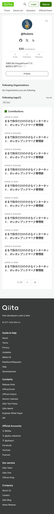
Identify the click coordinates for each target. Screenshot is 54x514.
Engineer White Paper (12, 413)
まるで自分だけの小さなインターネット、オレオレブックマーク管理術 (27, 122)
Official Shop (8, 477)
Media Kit (6, 357)
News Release (9, 504)
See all (49, 97)
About (5, 338)
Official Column (9, 394)
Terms (5, 343)
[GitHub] (21, 40)
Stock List (18, 10)
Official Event (45, 10)
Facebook (7, 445)
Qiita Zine (6, 472)
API (3, 418)
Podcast (6, 455)
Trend (7, 10)
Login (34, 4)
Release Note (8, 384)
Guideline (6, 352)
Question (30, 10)
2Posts (15, 55)
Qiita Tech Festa (9, 403)
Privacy (5, 347)
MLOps (6, 102)
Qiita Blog (6, 500)
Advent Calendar (10, 399)
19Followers (39, 55)
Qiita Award (7, 408)
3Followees (27, 55)
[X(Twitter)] (27, 40)
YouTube (6, 450)
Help (4, 366)
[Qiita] (8, 4)
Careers (6, 495)
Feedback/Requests (11, 362)
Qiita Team (7, 468)
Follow (27, 74)
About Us (6, 490)
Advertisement (9, 371)
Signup (45, 4)
